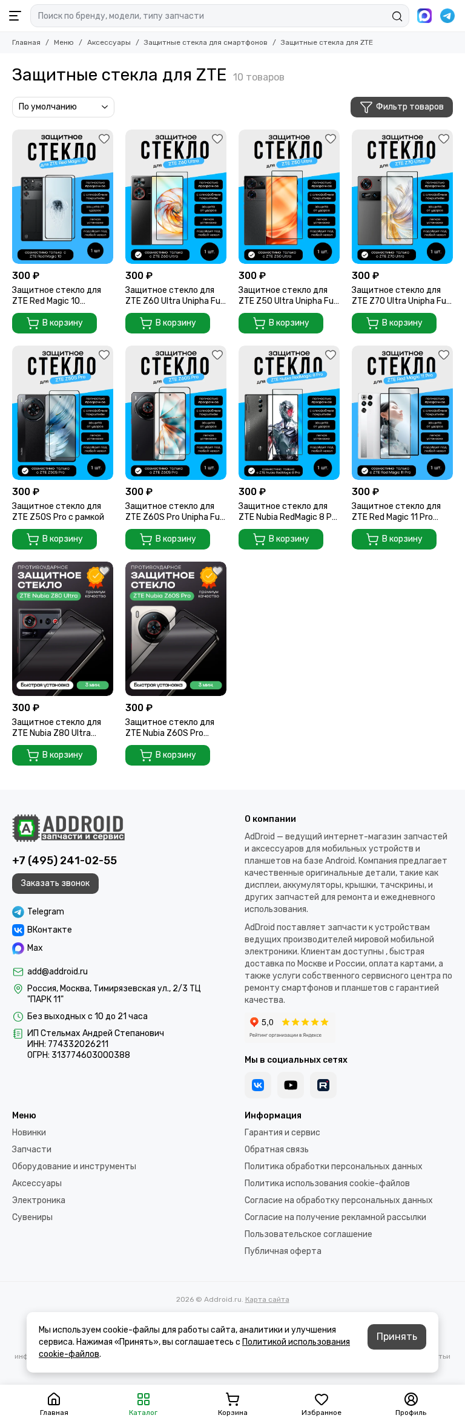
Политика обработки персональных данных (334, 1166)
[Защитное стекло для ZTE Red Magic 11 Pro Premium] (402, 413)
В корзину (62, 323)
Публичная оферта (283, 1251)
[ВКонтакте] (258, 1085)
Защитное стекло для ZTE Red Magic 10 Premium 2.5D (56, 296)
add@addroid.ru (57, 971)
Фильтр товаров (410, 107)
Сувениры (32, 1217)
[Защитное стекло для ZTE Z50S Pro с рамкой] (62, 413)
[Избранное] (104, 139)
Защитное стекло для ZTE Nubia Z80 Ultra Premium (56, 728)
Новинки (29, 1132)
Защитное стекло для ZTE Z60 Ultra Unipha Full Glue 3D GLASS (174, 296)
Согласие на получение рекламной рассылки (335, 1217)
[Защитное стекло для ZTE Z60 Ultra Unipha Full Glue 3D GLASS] (175, 197)
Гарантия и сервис (282, 1132)
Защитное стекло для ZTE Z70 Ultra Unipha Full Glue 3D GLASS (401, 296)
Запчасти (31, 1149)
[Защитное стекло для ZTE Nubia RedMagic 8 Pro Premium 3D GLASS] (289, 413)
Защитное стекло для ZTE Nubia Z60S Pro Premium (169, 728)
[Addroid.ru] (68, 828)
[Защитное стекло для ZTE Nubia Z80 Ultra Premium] (62, 629)
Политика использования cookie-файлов (327, 1183)
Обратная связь (277, 1149)
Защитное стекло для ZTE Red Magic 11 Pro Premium (396, 512)
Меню (64, 42)
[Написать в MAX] (424, 15)
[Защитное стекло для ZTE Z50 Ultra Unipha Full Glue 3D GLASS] (289, 197)
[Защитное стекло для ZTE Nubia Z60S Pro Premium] (175, 629)
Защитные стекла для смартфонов (206, 42)
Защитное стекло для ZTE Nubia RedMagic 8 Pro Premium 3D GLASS (289, 512)
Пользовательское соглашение (308, 1234)
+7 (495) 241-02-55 (64, 860)
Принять (397, 1336)
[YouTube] (290, 1085)
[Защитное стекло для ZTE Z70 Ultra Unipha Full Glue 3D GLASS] (402, 197)
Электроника (38, 1200)
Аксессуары (109, 42)
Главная (26, 42)
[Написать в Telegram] (447, 15)
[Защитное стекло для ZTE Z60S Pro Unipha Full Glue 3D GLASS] (175, 413)
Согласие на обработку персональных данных (339, 1200)
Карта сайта (267, 1299)
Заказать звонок (55, 883)
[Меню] (15, 16)
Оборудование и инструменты (74, 1166)
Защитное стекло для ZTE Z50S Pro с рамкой (58, 511)
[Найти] (397, 16)
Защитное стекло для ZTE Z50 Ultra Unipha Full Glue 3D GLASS (288, 296)
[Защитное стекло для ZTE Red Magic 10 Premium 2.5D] (62, 197)
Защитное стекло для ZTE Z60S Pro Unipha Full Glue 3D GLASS (174, 512)
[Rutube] (323, 1085)
